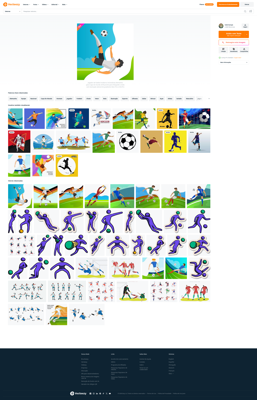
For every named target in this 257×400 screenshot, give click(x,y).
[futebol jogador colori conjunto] (27, 291)
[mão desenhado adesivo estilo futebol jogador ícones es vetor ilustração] (199, 268)
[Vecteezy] (11, 4)
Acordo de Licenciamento (119, 359)
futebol (79, 99)
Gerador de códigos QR (89, 384)
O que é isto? (237, 57)
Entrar (247, 4)
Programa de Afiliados (118, 365)
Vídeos (44, 4)
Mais (63, 4)
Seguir (245, 27)
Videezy (83, 365)
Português (172, 365)
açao (161, 99)
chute (88, 99)
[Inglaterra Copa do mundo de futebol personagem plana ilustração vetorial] (125, 268)
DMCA (113, 362)
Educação (84, 371)
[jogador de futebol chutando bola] (194, 118)
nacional (33, 99)
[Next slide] (207, 98)
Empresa (84, 368)
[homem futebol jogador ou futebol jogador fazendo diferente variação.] (87, 314)
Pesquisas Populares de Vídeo (119, 378)
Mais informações (225, 62)
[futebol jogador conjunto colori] (67, 291)
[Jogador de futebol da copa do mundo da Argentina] (15, 118)
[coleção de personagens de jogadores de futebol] (73, 142)
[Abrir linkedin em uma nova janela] (97, 393)
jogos (200, 99)
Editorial (54, 4)
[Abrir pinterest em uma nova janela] (100, 393)
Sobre (141, 365)
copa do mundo (46, 99)
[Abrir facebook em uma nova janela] (90, 393)
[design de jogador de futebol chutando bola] (43, 142)
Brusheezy (84, 359)
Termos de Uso (151, 393)
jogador (69, 99)
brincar (153, 99)
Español (171, 362)
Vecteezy (84, 362)
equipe (23, 99)
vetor (97, 99)
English (171, 359)
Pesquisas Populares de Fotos (119, 373)
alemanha (13, 99)
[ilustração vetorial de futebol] (101, 118)
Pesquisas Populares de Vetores (119, 368)
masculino (189, 99)
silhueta (135, 99)
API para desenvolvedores (90, 374)
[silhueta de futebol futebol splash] (19, 142)
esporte (125, 99)
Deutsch (171, 368)
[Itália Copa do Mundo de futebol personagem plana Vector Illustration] (91, 268)
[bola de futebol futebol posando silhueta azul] (175, 142)
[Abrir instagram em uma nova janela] (94, 393)
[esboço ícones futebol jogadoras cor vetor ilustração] (12, 221)
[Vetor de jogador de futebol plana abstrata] (56, 118)
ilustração (114, 99)
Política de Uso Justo (179, 393)
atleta (170, 99)
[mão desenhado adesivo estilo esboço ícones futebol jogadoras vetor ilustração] (46, 221)
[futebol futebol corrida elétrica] (78, 118)
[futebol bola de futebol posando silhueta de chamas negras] (67, 165)
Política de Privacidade (164, 393)
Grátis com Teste (233, 34)
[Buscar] (245, 11)
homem (59, 99)
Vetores (25, 4)
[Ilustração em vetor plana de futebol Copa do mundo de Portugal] (194, 291)
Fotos (35, 4)
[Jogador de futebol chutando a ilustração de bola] (199, 142)
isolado (179, 99)
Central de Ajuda (145, 359)
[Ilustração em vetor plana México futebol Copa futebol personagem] (132, 291)
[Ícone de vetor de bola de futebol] (127, 142)
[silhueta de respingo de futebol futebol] (167, 118)
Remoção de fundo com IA (90, 381)
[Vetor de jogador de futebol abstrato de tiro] (34, 118)
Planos (202, 4)
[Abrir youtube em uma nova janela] (110, 393)
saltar (144, 99)
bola (104, 99)
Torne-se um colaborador (144, 368)
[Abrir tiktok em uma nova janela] (103, 393)
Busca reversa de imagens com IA (90, 377)
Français (171, 371)
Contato (142, 362)
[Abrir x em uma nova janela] (106, 393)
